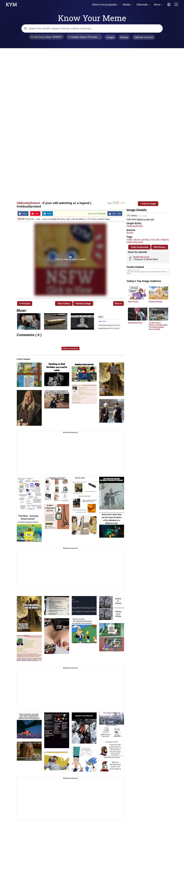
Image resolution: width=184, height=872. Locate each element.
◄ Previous (24, 303)
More (157, 4)
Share (24, 214)
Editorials (142, 4)
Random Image (83, 303)
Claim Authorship (139, 247)
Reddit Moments (141, 257)
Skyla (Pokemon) (135, 323)
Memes (124, 37)
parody (145, 239)
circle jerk (154, 239)
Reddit (129, 233)
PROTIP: (21, 219)
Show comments (70, 348)
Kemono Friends (155, 302)
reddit (129, 239)
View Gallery (63, 303)
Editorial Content (143, 37)
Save (36, 214)
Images (110, 37)
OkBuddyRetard (28, 203)
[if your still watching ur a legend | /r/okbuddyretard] (70, 259)
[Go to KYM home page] (11, 5)
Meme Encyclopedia (104, 4)
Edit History (160, 247)
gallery (63, 219)
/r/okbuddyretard (134, 242)
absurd (136, 239)
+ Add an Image (148, 203)
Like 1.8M (116, 214)
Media (126, 4)
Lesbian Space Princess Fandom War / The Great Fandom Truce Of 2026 (158, 326)
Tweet (48, 214)
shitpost (164, 239)
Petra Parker (133, 302)
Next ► (118, 303)
